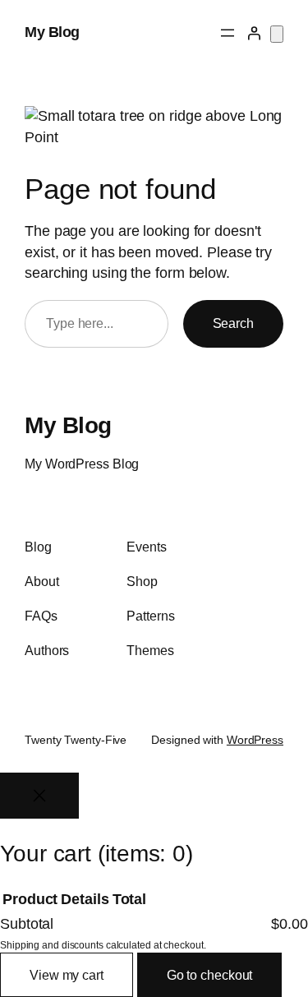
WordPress (255, 739)
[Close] (39, 796)
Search (233, 323)
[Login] (253, 32)
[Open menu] (227, 33)
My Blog (52, 32)
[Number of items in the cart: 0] (276, 34)
